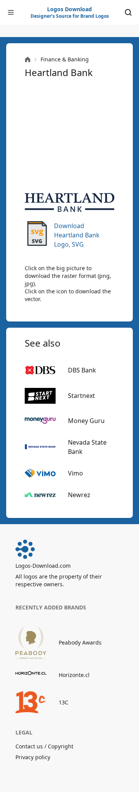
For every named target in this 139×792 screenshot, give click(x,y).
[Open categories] (11, 12)
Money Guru (86, 420)
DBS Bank (82, 370)
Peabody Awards (80, 642)
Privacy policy (32, 757)
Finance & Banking (65, 59)
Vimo (75, 473)
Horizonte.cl (74, 675)
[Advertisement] (69, 135)
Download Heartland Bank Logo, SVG (77, 235)
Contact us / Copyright (44, 746)
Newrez (79, 495)
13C (63, 702)
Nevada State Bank (87, 447)
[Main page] (28, 60)
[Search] (128, 12)
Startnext (81, 395)
